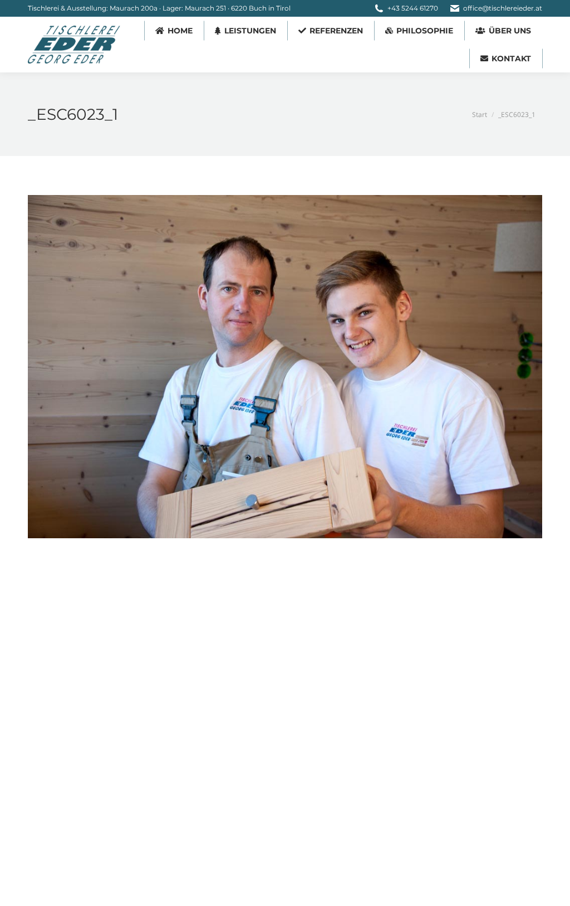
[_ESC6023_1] (285, 366)
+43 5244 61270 (412, 8)
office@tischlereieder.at (502, 8)
